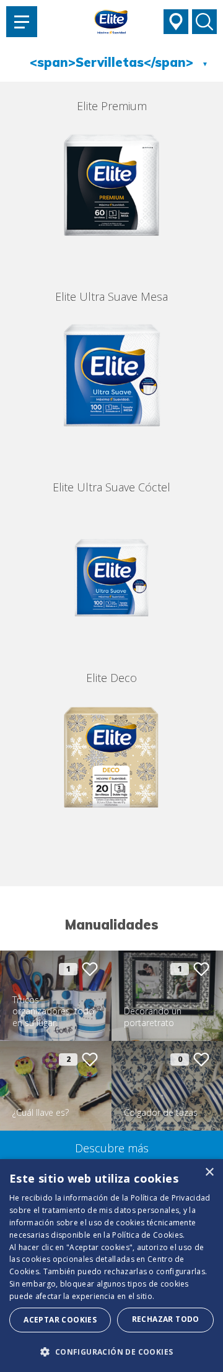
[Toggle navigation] (21, 21)
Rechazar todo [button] (165, 1319)
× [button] (209, 1172)
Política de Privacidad (171, 1198)
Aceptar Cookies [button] (60, 1319)
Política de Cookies (147, 1235)
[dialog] (111, 1265)
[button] (111, 1351)
